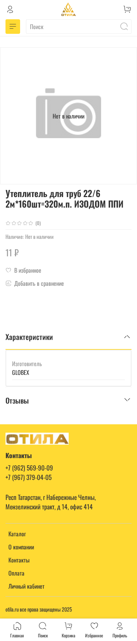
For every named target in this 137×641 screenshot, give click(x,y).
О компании (21, 546)
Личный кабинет (26, 586)
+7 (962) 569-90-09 (29, 467)
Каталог (17, 533)
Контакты (19, 560)
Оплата (16, 573)
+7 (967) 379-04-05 (28, 477)
